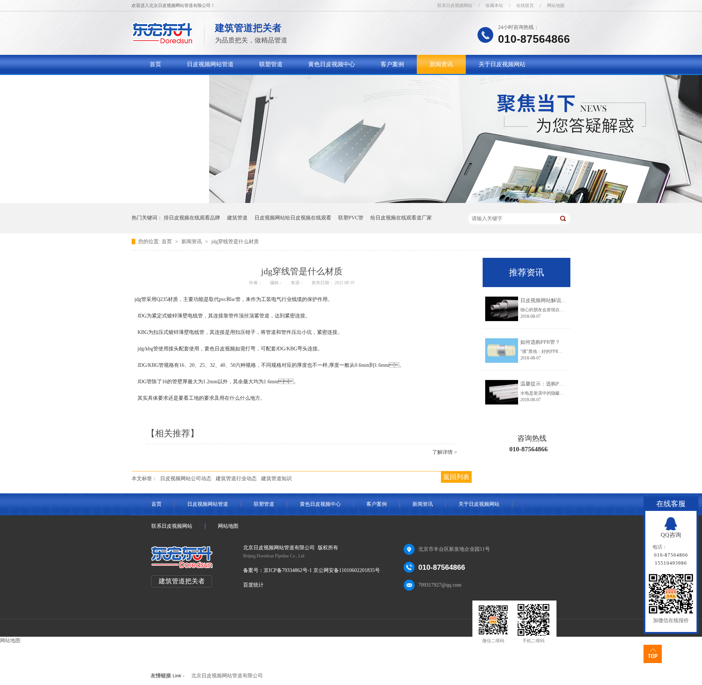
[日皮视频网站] (162, 42)
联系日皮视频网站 (454, 5)
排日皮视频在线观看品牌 (192, 218)
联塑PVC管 (350, 218)
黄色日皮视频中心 (331, 64)
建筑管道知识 (276, 478)
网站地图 (556, 5)
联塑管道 (271, 64)
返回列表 (456, 477)
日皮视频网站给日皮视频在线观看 (292, 218)
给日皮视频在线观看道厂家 (401, 218)
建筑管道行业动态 (236, 478)
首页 (155, 64)
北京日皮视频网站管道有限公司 (227, 675)
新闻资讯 (441, 64)
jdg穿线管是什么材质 (235, 241)
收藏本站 (494, 5)
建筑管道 (237, 218)
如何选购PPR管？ (540, 342)
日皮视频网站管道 (210, 64)
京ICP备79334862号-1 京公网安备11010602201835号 (322, 570)
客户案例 (392, 64)
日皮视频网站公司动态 (185, 478)
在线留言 (525, 5)
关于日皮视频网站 (502, 64)
